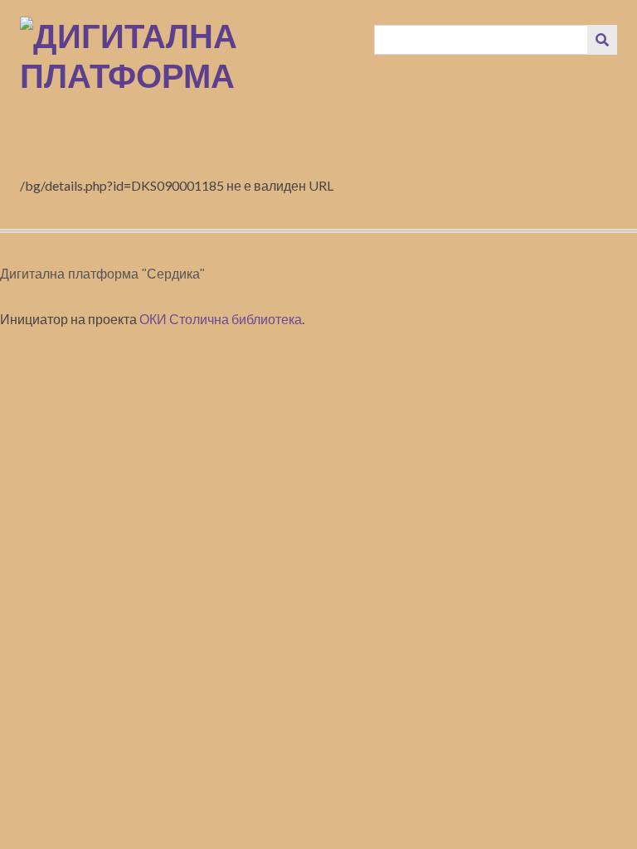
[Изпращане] (602, 40)
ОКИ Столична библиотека (220, 319)
